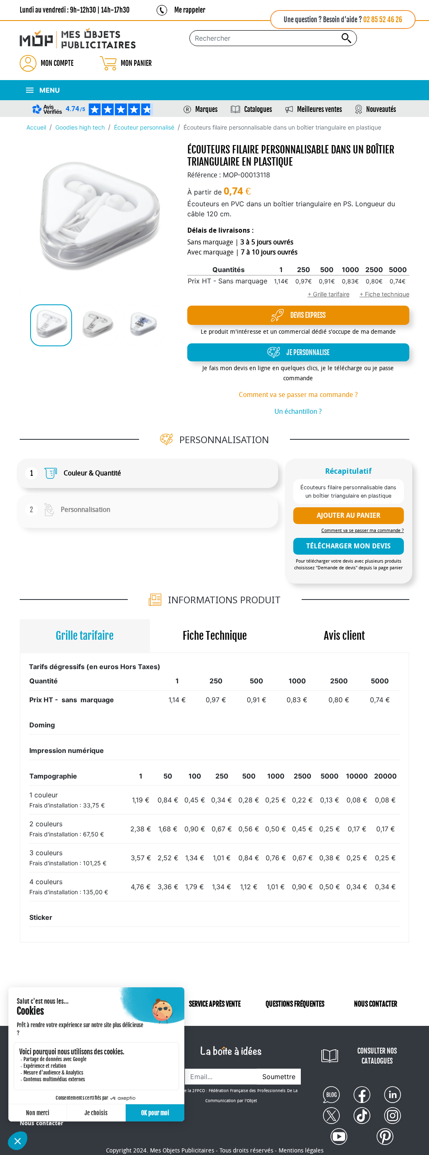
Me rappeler (189, 10)
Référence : (204, 175)
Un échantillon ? (298, 411)
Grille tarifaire (85, 635)
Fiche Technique (215, 635)
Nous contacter (41, 1123)
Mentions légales (301, 1150)
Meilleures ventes (319, 109)
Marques (206, 109)
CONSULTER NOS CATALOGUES (377, 1056)
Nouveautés (381, 109)
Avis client (344, 635)
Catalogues (258, 109)
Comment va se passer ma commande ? (298, 395)
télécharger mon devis (348, 546)
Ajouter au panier (348, 515)
